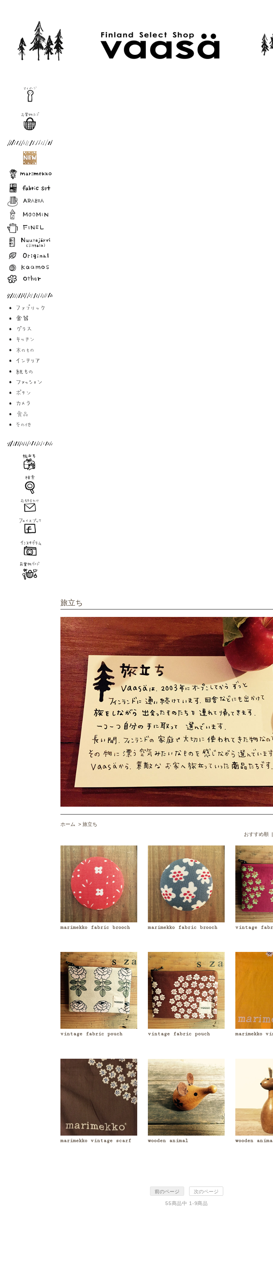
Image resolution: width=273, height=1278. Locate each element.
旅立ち (89, 824)
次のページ (206, 1191)
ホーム (67, 824)
